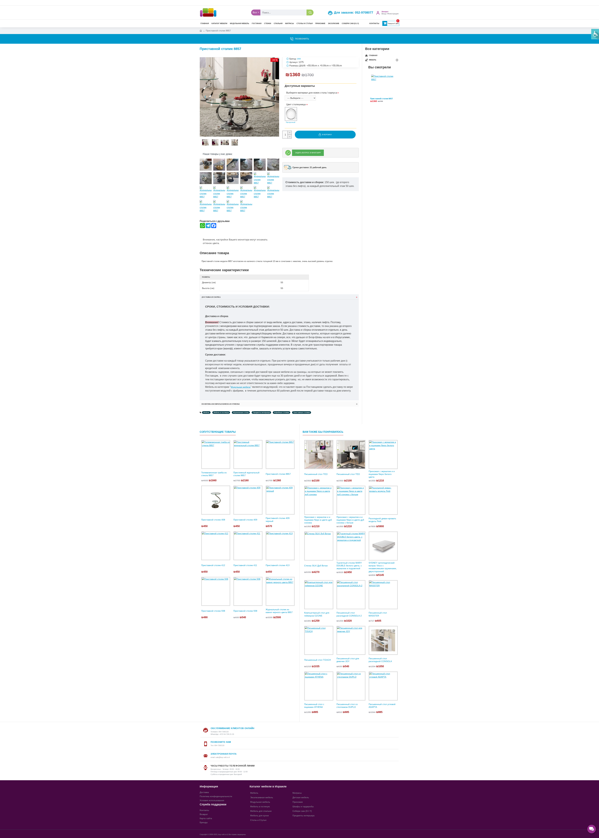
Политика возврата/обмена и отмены (221, 404)
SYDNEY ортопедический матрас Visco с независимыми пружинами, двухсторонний (383, 567)
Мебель (206, 412)
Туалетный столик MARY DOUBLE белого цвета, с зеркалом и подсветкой (349, 566)
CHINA (299, 58)
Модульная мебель (241, 387)
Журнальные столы (241, 412)
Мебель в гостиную (221, 412)
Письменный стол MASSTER (378, 614)
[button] (205, 97)
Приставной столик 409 (245, 519)
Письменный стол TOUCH (317, 660)
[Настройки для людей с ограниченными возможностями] (595, 34)
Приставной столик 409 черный (278, 519)
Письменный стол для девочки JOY (347, 660)
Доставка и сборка (211, 297)
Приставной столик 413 (278, 565)
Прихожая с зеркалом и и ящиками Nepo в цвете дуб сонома (318, 520)
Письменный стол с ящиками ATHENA (314, 705)
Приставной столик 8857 (381, 99)
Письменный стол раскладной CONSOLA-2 (349, 614)
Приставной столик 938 (213, 611)
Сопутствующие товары (218, 432)
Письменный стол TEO (316, 474)
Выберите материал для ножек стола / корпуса (311, 92)
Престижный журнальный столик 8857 (246, 474)
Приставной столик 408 (213, 519)
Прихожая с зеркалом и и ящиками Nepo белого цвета (382, 474)
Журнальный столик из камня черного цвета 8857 (279, 611)
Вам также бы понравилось (323, 432)
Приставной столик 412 (213, 565)
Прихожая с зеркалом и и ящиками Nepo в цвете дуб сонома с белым (350, 520)
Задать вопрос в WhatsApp (308, 153)
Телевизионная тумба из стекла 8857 (213, 474)
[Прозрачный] (291, 114)
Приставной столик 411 (245, 565)
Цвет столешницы (296, 104)
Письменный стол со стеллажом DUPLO (347, 705)
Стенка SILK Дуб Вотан (316, 565)
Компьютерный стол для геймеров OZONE (316, 614)
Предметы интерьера (261, 412)
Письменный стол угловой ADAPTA (382, 705)
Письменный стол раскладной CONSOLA (380, 660)
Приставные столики (301, 412)
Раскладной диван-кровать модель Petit (382, 520)
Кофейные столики (281, 412)
